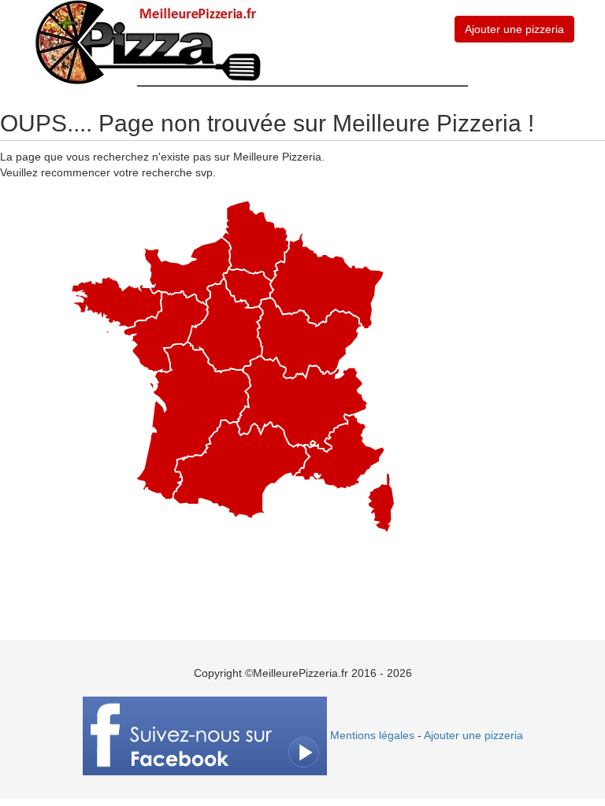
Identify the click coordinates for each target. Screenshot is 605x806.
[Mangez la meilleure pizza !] (146, 41)
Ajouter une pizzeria (514, 29)
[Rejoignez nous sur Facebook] (205, 735)
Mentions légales (372, 735)
